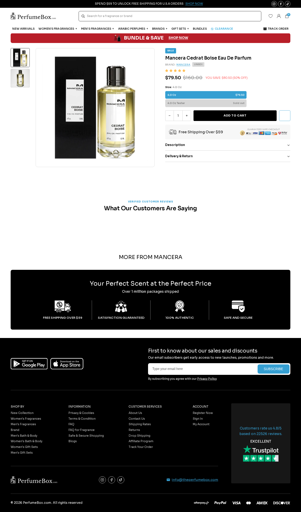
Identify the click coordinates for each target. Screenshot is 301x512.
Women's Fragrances (26, 418)
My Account (201, 424)
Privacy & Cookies (81, 413)
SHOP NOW (178, 38)
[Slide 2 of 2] (20, 78)
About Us (135, 413)
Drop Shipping (139, 435)
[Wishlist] (270, 16)
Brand (15, 430)
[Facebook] (111, 480)
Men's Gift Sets (22, 452)
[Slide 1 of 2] (20, 57)
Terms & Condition (82, 418)
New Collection (22, 413)
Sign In (198, 418)
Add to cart (235, 115)
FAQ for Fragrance (81, 430)
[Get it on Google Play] (29, 363)
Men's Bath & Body (24, 435)
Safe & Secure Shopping (86, 435)
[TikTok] (120, 480)
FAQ (71, 424)
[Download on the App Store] (66, 363)
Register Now (203, 413)
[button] (175, 70)
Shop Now (194, 4)
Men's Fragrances (23, 424)
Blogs (72, 441)
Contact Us (137, 418)
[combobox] (170, 16)
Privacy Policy (207, 379)
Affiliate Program (141, 441)
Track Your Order (141, 447)
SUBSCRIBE (273, 369)
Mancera (183, 64)
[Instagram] (102, 480)
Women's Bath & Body (26, 441)
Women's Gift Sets (24, 447)
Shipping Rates (140, 424)
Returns (134, 430)
